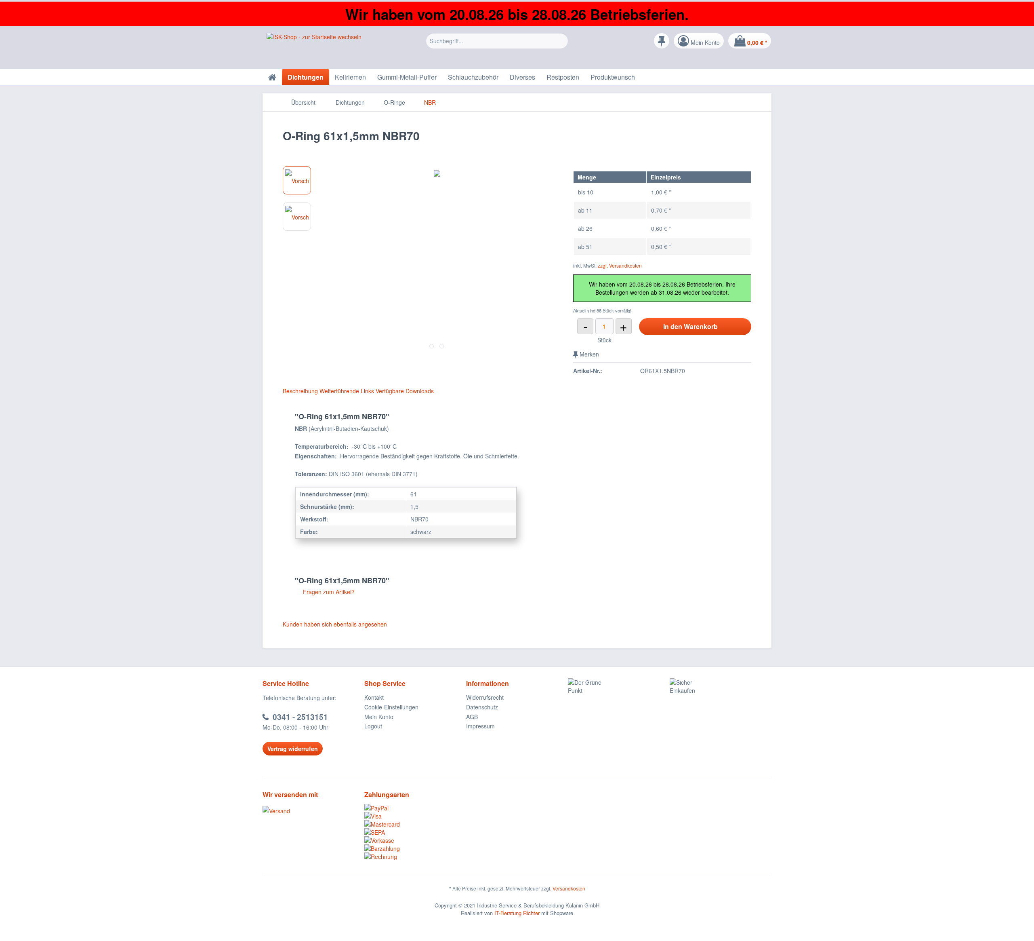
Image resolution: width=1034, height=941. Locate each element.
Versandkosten (569, 888)
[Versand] (311, 811)
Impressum (480, 726)
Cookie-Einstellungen (391, 707)
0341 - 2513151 (300, 716)
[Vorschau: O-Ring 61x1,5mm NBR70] (297, 180)
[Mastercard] (415, 824)
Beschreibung (300, 391)
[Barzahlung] (415, 848)
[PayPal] (415, 808)
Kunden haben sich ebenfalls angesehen (335, 624)
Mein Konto (378, 717)
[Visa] (415, 816)
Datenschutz (482, 707)
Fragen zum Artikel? (328, 592)
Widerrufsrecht (485, 697)
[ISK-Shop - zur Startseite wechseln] (314, 49)
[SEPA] (415, 832)
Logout (373, 726)
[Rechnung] (415, 856)
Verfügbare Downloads (405, 391)
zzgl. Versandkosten (620, 265)
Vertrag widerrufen (292, 749)
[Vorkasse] (415, 840)
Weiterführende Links (346, 391)
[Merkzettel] (662, 41)
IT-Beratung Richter (517, 913)
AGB (472, 717)
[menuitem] (497, 47)
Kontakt (374, 697)
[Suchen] (560, 41)
